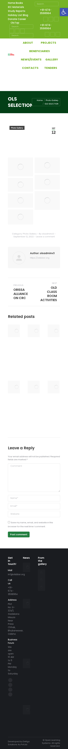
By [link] (46, 233)
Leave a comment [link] (45, 236)
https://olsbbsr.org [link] (39, 257)
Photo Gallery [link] (17, 128)
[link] (64, 12)
